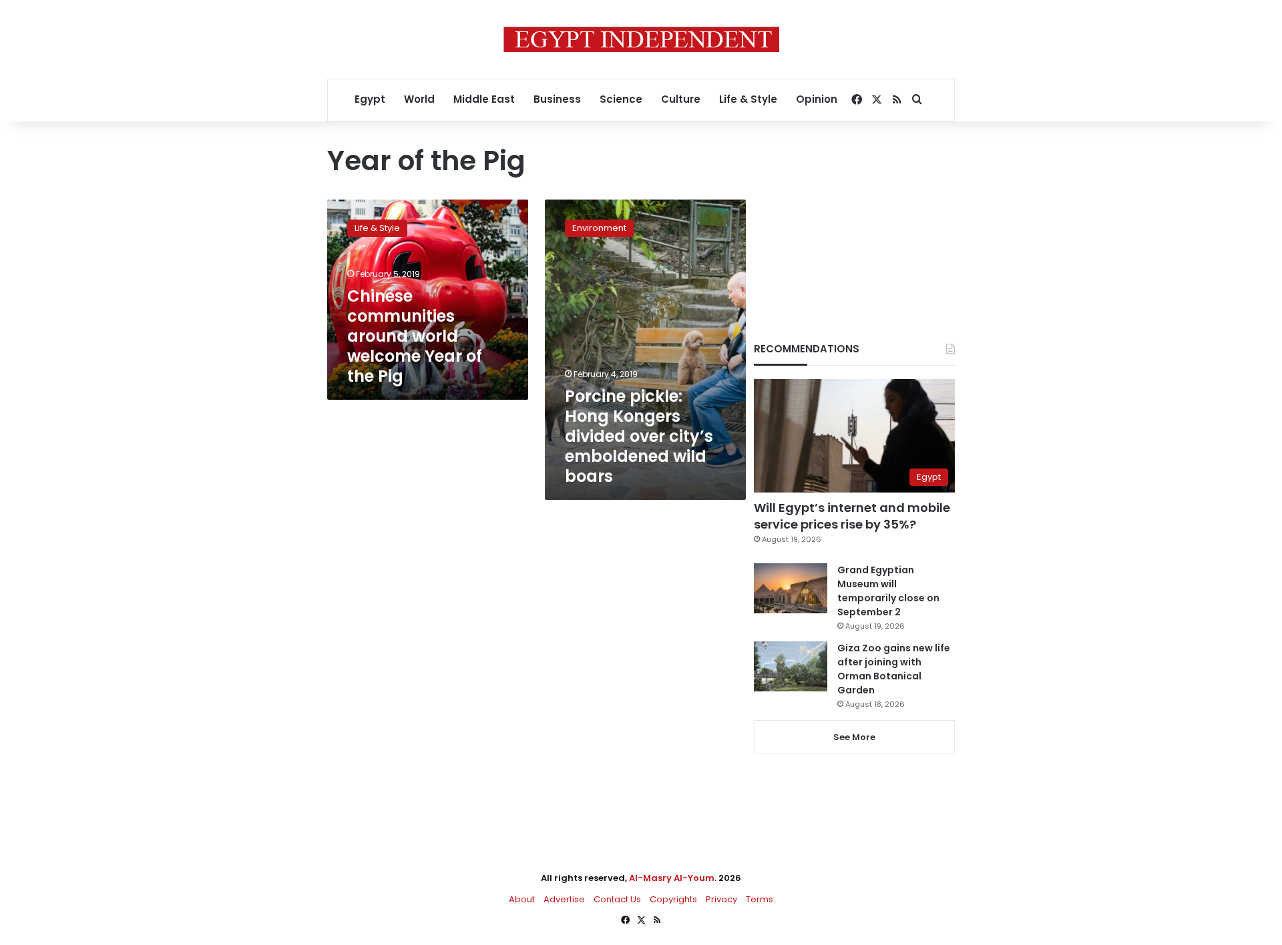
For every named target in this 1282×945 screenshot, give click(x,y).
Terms (759, 899)
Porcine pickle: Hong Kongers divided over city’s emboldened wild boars (639, 436)
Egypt (370, 99)
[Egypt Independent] (641, 39)
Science (621, 99)
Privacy (721, 899)
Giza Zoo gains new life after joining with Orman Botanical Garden (893, 669)
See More (854, 737)
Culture (680, 99)
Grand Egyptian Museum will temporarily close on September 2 (888, 591)
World (419, 99)
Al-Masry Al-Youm (671, 878)
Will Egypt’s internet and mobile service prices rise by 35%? (852, 516)
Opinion (816, 99)
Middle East (484, 99)
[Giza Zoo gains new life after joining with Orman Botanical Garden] (790, 666)
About (522, 899)
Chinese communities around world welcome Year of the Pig (414, 336)
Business (557, 99)
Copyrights (673, 899)
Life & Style (748, 99)
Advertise (564, 899)
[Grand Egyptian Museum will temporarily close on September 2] (790, 588)
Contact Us (617, 899)
